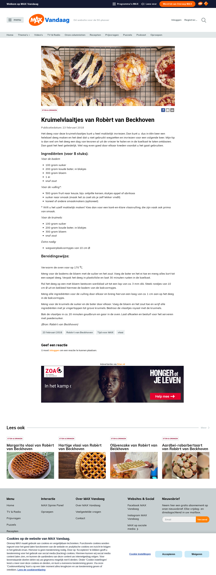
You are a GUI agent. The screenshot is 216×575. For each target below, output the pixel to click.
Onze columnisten (75, 34)
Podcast (141, 34)
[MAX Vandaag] (49, 20)
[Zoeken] (203, 20)
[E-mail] (168, 110)
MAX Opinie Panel (52, 505)
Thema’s (23, 34)
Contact (80, 518)
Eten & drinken (49, 110)
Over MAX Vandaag (88, 505)
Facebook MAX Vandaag (137, 507)
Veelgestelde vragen (88, 511)
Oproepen (156, 34)
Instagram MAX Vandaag (137, 517)
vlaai (120, 332)
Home (10, 34)
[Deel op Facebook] (163, 110)
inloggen (55, 350)
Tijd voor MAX (105, 332)
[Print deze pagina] (172, 110)
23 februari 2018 (52, 332)
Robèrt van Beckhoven (79, 332)
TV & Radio (53, 34)
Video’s (38, 34)
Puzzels (127, 34)
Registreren (191, 19)
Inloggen (176, 19)
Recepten (95, 34)
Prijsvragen (112, 34)
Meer (204, 427)
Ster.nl (121, 364)
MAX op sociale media (137, 527)
